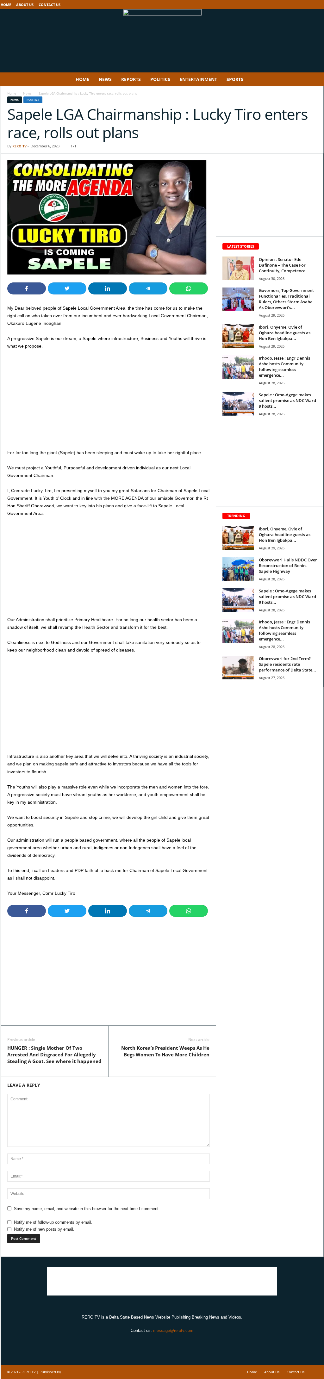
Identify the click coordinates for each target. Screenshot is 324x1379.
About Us (25, 4)
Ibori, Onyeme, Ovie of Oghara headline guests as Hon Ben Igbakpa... (284, 332)
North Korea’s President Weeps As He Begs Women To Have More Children (165, 1051)
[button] (314, 79)
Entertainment (198, 79)
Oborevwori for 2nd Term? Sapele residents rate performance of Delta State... (287, 664)
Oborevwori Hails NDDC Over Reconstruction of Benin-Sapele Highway (288, 565)
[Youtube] (319, 4)
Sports (235, 79)
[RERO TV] (162, 40)
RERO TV (19, 146)
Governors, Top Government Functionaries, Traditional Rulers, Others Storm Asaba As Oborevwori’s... (286, 299)
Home (6, 4)
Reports (131, 79)
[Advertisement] (108, 402)
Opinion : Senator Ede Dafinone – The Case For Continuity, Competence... (284, 265)
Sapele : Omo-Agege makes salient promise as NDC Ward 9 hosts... (287, 400)
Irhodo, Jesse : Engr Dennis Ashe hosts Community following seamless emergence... (284, 366)
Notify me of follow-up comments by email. (53, 1222)
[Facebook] (299, 4)
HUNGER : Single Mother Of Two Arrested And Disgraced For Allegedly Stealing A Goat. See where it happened (54, 1054)
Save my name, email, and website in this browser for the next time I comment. (87, 1208)
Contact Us (49, 4)
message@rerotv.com (173, 1330)
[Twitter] (309, 4)
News (105, 79)
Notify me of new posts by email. (44, 1229)
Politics (160, 79)
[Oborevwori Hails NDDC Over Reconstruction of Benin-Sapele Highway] (238, 569)
